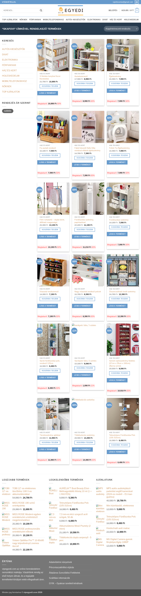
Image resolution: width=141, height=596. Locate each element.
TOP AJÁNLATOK (9, 20)
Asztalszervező (81, 76)
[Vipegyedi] (70, 10)
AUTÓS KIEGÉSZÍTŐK (75, 20)
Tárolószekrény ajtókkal (50, 435)
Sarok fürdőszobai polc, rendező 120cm (50, 362)
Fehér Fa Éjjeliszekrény (119, 148)
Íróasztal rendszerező (49, 291)
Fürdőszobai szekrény (118, 220)
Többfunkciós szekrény (84, 435)
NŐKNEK (23, 20)
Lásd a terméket (47, 93)
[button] (113, 10)
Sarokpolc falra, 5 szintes (85, 361)
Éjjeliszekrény (115, 76)
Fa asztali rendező (48, 148)
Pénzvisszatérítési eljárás (61, 567)
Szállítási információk (59, 578)
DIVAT (105, 20)
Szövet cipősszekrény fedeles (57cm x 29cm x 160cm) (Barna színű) (122, 363)
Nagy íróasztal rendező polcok (87, 291)
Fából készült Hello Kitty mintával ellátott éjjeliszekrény (87, 149)
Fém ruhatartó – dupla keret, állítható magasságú (52, 221)
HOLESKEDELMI (131, 20)
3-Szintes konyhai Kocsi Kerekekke (50, 77)
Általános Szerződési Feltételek (64, 573)
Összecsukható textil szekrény (122, 291)
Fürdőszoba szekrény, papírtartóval (84, 221)
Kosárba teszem (50, 86)
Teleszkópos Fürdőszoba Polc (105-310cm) (122, 436)
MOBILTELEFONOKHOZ (53, 20)
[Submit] (41, 10)
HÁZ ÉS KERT (116, 20)
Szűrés (7, 111)
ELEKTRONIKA (94, 20)
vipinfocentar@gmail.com (123, 2)
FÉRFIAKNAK (35, 20)
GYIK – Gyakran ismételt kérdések (65, 583)
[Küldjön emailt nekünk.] (137, 2)
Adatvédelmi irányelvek (60, 562)
